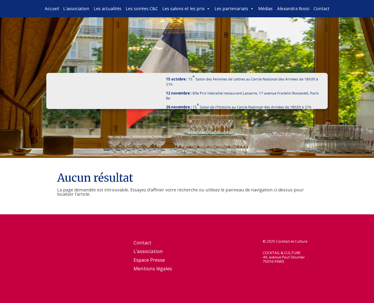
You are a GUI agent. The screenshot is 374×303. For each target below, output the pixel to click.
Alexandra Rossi (293, 8)
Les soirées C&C (142, 8)
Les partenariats (231, 8)
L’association (148, 252)
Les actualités (107, 8)
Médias (265, 8)
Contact (321, 8)
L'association (76, 8)
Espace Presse (149, 260)
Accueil (52, 8)
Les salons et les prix (183, 8)
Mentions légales (153, 269)
